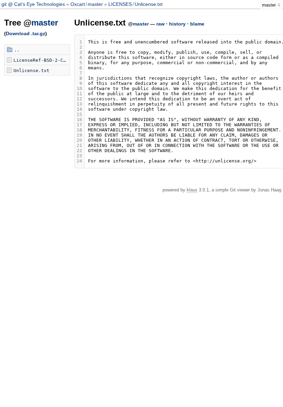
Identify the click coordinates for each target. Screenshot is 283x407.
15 (79, 114)
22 (79, 150)
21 (79, 145)
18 (79, 129)
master (95, 4)
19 (79, 135)
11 (79, 93)
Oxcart (77, 4)
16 (79, 119)
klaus (192, 189)
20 (79, 140)
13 (79, 104)
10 (79, 88)
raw (160, 24)
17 (79, 124)
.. (17, 49)
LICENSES (120, 4)
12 (79, 98)
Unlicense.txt (149, 4)
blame (197, 24)
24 (79, 160)
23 (79, 155)
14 (79, 109)
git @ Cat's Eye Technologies (33, 4)
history (177, 24)
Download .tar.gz (25, 33)
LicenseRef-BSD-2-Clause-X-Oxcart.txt (41, 60)
